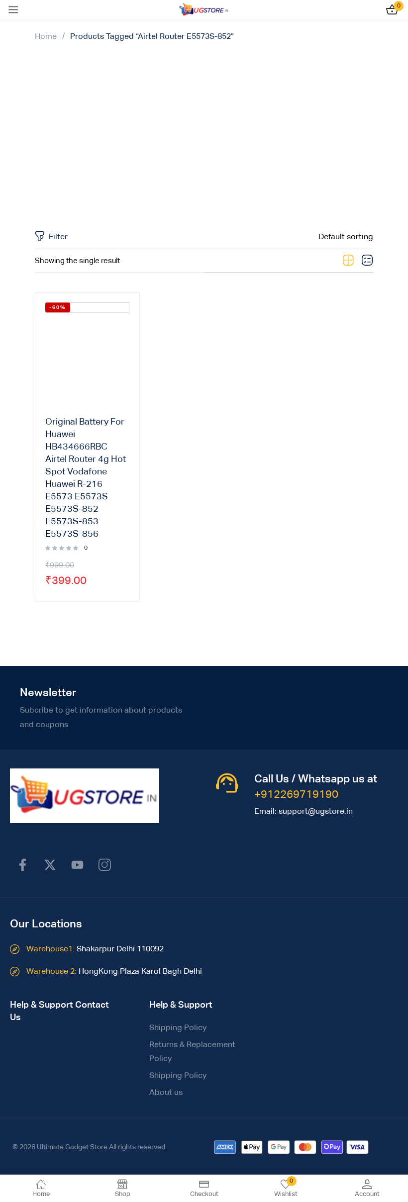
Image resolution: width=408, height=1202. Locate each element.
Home (46, 37)
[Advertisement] (204, 130)
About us (166, 1093)
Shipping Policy (177, 1028)
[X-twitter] (49, 865)
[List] (367, 261)
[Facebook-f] (22, 865)
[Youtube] (77, 865)
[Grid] (348, 261)
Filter (58, 237)
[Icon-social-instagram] (104, 865)
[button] (345, 237)
